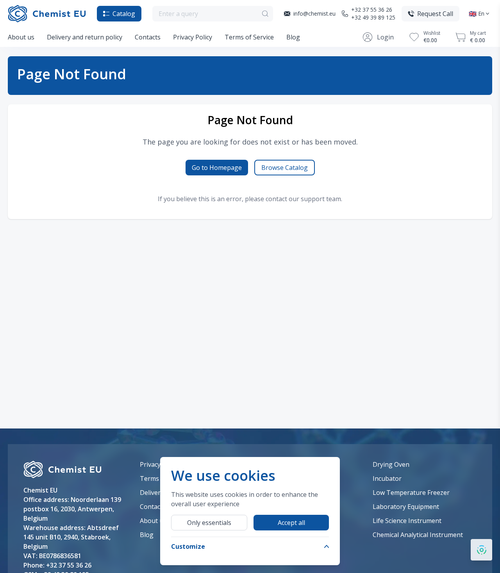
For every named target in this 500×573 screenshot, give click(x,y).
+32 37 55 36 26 (371, 9)
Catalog (123, 13)
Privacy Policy (192, 37)
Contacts (148, 37)
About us (21, 37)
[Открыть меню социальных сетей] (481, 550)
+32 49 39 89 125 (373, 17)
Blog (293, 37)
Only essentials (209, 522)
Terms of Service (249, 37)
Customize (188, 546)
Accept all (291, 522)
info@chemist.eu (314, 13)
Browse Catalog (284, 167)
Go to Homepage (217, 167)
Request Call (435, 13)
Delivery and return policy (84, 37)
